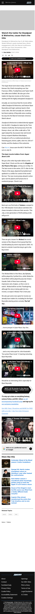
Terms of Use (25, 588)
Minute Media (10, 602)
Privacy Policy (6, 588)
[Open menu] (3, 3)
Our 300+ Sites (26, 582)
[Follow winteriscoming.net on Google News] (30, 448)
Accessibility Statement (9, 594)
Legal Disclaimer (26, 591)
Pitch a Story (25, 585)
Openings (24, 579)
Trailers (10, 514)
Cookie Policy (5, 591)
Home (3, 522)
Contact (4, 582)
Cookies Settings (7, 598)
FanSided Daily (6, 585)
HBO (16, 514)
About (3, 579)
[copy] (12, 55)
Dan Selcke (7, 52)
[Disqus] (18, 547)
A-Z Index (24, 594)
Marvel (7, 147)
